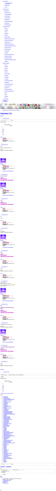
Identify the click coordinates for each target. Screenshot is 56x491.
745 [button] (3, 134)
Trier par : (11, 374)
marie (1, 136)
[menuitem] (7, 3)
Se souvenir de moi (5, 471)
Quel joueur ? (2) (6, 113)
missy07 (1, 164)
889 (7, 140)
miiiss (1, 207)
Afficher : (2, 374)
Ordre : (17, 374)
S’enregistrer (8, 466)
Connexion (2, 466)
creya (1, 273)
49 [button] (3, 386)
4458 (8, 167)
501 (7, 276)
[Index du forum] (11, 106)
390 (7, 210)
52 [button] (3, 132)
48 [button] (3, 129)
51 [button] (3, 131)
